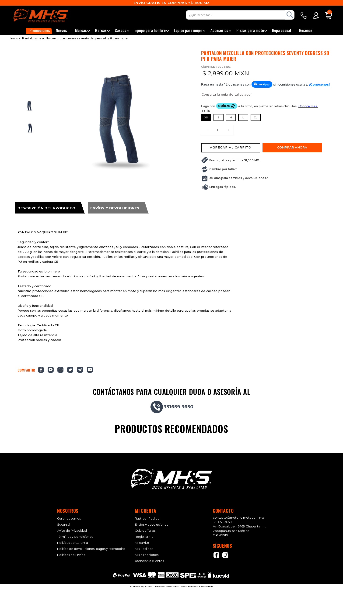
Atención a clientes (149, 561)
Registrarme (144, 536)
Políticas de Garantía (72, 542)
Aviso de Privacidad (72, 530)
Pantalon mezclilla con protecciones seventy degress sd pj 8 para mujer (75, 38)
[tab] (50, 208)
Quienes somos (69, 518)
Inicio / (15, 38)
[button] (39, 31)
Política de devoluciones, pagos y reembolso (91, 549)
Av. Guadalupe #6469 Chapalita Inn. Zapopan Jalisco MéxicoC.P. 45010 (239, 530)
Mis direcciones (146, 555)
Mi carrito (142, 542)
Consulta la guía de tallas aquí (227, 94)
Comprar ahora (292, 147)
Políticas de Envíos (71, 555)
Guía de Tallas (145, 530)
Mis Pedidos (144, 549)
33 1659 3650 (222, 522)
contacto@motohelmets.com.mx (238, 517)
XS (206, 117)
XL (255, 117)
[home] (46, 15)
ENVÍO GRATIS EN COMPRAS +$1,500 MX (171, 2)
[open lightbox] (122, 121)
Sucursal (63, 524)
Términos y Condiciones (75, 536)
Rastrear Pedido (147, 518)
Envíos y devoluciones (151, 524)
